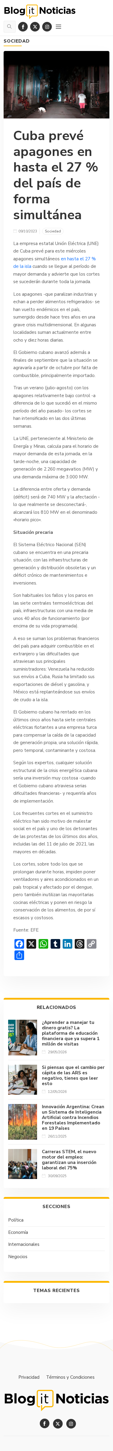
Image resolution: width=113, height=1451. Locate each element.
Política (16, 1220)
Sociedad (17, 41)
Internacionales (23, 1244)
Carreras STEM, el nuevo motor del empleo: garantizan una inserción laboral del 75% (69, 1160)
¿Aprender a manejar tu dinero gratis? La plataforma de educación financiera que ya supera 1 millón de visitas (70, 1033)
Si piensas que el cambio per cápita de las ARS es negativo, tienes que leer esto (73, 1075)
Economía (18, 1232)
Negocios (17, 1257)
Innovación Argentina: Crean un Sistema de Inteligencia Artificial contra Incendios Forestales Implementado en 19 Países (73, 1117)
